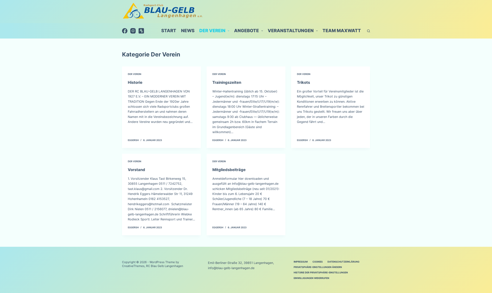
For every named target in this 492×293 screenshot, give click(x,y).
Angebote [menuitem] (246, 30)
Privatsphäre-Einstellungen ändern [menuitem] (318, 267)
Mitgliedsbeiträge (229, 169)
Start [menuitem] (168, 30)
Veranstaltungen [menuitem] (291, 30)
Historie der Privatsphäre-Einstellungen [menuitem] (321, 272)
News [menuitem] (187, 30)
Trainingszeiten (226, 82)
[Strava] (141, 31)
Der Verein (134, 74)
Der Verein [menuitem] (212, 30)
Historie (135, 82)
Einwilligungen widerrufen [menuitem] (311, 278)
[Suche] (368, 30)
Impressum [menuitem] (301, 261)
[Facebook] (124, 31)
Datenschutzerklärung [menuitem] (343, 261)
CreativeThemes (133, 266)
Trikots (303, 82)
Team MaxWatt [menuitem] (341, 30)
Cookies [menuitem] (317, 261)
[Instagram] (133, 31)
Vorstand (136, 169)
